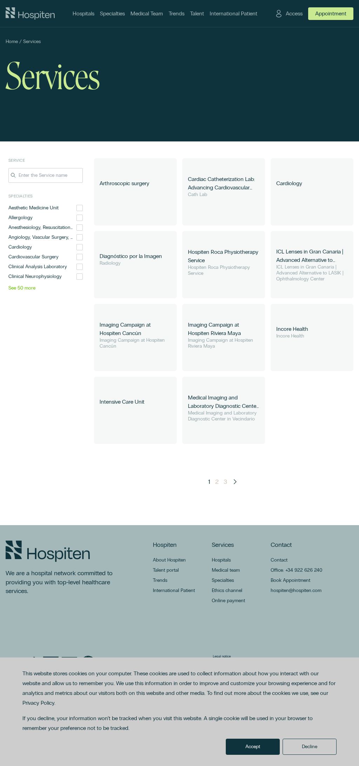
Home (12, 41)
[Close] (78, 175)
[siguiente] (235, 482)
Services (32, 41)
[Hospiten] (30, 13)
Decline (309, 747)
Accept (252, 747)
